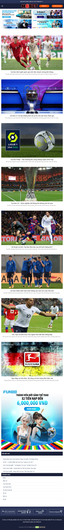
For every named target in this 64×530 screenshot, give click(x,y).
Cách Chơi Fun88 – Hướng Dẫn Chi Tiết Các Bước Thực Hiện (19, 468)
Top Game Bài (7, 484)
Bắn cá (5, 496)
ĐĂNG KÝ (44, 6)
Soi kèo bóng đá (7, 490)
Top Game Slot (7, 487)
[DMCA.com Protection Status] (40, 527)
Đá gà (4, 499)
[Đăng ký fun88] (32, 419)
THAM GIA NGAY (57, 6)
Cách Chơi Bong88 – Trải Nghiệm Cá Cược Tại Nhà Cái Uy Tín (19, 465)
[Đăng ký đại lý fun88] (16, 14)
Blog (4, 478)
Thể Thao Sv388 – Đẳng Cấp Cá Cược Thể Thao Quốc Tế (18, 471)
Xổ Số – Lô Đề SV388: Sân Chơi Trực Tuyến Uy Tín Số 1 (18, 462)
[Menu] (2, 6)
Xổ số (4, 493)
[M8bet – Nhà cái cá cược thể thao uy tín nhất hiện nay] (29, 6)
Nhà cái (5, 481)
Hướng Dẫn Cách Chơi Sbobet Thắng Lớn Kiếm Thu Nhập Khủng (20, 459)
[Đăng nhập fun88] (47, 24)
